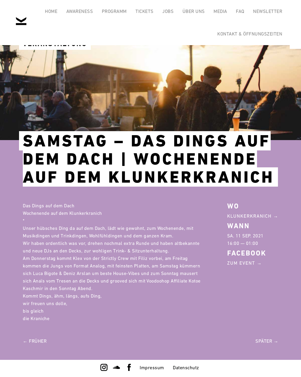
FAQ (240, 11)
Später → (266, 341)
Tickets (144, 11)
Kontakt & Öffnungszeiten (249, 33)
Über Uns (193, 11)
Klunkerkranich (249, 216)
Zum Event (241, 263)
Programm (114, 11)
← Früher (35, 341)
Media (220, 11)
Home (51, 11)
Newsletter (267, 11)
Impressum (152, 367)
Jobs (168, 11)
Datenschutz (186, 367)
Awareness (79, 11)
